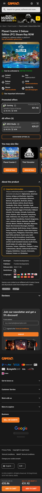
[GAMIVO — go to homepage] (13, 3)
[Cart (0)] (37, 3)
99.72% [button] (8, 111)
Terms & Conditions (22, 329)
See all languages (31, 90)
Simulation (6, 289)
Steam (4, 26)
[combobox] (21, 9)
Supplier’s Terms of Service (12, 108)
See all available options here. (12, 39)
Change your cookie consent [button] (11, 459)
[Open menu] (4, 3)
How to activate (10, 90)
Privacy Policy (6, 450)
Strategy (16, 289)
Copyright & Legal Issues (21, 450)
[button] (21, 108)
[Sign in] (31, 3)
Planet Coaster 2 (12, 26)
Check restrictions (31, 83)
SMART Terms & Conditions (25, 454)
